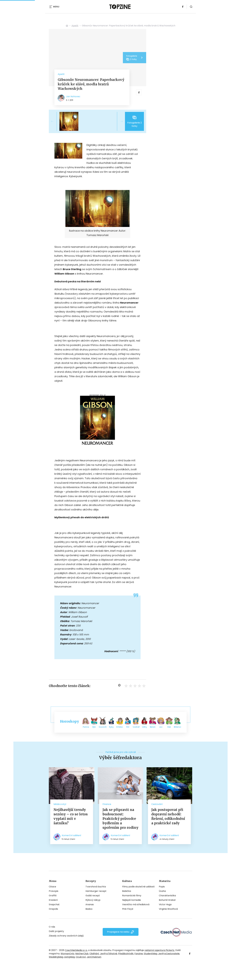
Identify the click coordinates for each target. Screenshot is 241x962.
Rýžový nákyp (92, 900)
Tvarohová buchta (95, 886)
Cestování (157, 804)
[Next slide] (119, 121)
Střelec (119, 727)
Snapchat (54, 904)
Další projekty (56, 931)
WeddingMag (56, 957)
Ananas (89, 904)
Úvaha (162, 891)
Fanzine (138, 953)
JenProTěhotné (108, 953)
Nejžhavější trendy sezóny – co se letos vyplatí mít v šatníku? (71, 816)
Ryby (111, 727)
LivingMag (69, 957)
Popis (162, 886)
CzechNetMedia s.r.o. (76, 950)
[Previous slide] (54, 121)
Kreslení (53, 900)
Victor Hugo (165, 904)
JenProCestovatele (168, 953)
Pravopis (53, 891)
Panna (86, 727)
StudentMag (150, 953)
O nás (52, 926)
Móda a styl (60, 804)
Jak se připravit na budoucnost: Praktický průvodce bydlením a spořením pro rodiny (120, 819)
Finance (107, 804)
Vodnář (136, 727)
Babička (126, 891)
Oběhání (94, 953)
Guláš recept (92, 895)
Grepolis (53, 909)
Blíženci (177, 727)
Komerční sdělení (71, 835)
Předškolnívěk (125, 953)
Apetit (75, 25)
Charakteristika (167, 895)
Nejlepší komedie (131, 900)
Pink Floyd (127, 909)
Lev (160, 727)
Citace (52, 886)
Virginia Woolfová (168, 909)
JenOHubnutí (94, 957)
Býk (94, 727)
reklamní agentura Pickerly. (159, 950)
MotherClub (81, 953)
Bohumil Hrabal (167, 900)
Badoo (88, 909)
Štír (127, 727)
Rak (169, 727)
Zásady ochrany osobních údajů (66, 935)
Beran (153, 727)
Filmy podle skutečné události (138, 886)
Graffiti (52, 895)
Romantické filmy (131, 895)
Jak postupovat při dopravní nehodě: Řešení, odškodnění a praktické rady (168, 816)
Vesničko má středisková (135, 904)
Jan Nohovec (73, 96)
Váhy (144, 727)
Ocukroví (81, 957)
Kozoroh (103, 727)
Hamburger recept (95, 891)
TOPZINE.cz (67, 25)
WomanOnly (67, 953)
